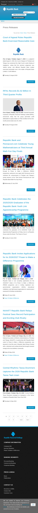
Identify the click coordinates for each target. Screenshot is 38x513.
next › (21, 420)
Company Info (4, 1)
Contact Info (7, 491)
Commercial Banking (10, 463)
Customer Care (8, 493)
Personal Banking (9, 461)
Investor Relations (9, 448)
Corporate (19, 4)
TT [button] (35, 4)
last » (28, 420)
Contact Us (20, 1)
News (25, 32)
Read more (31, 81)
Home (21, 32)
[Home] (10, 9)
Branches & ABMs (12, 1)
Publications (7, 478)
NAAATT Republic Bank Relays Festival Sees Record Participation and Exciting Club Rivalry (19, 314)
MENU (2, 21)
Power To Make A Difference (11, 298)
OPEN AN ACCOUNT (19, 14)
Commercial (11, 4)
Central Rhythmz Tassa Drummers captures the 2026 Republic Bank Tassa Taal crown (19, 371)
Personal (4, 4)
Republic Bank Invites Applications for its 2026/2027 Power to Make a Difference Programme (19, 257)
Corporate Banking (9, 465)
